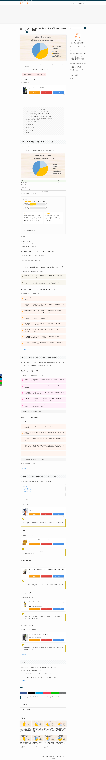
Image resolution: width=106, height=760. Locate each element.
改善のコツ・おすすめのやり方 (33, 121)
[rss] (84, 0)
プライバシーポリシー (60, 756)
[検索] (85, 0)
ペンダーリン (30, 124)
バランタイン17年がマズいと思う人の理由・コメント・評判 (38, 113)
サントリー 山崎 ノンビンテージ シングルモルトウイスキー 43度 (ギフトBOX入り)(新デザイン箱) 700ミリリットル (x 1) (46, 570)
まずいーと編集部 (26, 709)
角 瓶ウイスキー (27, 488)
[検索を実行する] (85, 28)
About (47, 756)
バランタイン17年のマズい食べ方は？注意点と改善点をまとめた (39, 118)
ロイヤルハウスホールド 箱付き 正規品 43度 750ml (39, 634)
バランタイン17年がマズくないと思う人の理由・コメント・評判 (39, 116)
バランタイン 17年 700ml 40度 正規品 (36, 87)
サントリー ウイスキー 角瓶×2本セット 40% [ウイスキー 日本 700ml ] (43, 539)
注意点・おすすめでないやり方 (33, 119)
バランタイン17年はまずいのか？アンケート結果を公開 (37, 111)
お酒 (22, 687)
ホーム (43, 756)
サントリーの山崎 (31, 127)
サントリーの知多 (31, 128)
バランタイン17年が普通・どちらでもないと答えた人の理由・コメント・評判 (41, 114)
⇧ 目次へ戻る (23, 349)
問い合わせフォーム (52, 756)
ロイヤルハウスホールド (32, 130)
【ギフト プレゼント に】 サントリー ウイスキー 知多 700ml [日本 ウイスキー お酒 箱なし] (46, 602)
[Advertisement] (53, 15)
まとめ (27, 132)
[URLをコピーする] (62, 693)
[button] (23, 693)
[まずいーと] (24, 3)
